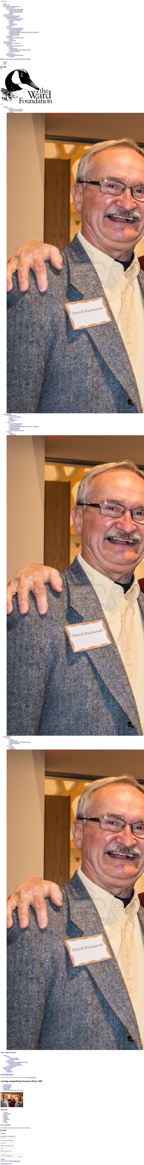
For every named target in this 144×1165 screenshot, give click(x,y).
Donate (11, 47)
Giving (8, 44)
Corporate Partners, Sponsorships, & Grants (20, 49)
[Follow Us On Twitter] (4, 67)
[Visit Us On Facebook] (1, 67)
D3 (10, 1163)
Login (5, 63)
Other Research (13, 24)
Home (5, 3)
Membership (13, 748)
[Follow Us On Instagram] (2, 67)
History (11, 13)
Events (8, 26)
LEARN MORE (32, 1077)
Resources (12, 25)
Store (11, 52)
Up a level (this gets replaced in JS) (12, 6)
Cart (5, 64)
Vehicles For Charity (14, 1059)
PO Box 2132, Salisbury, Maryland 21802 (12, 59)
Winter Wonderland (14, 35)
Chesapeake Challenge (15, 30)
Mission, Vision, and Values (16, 10)
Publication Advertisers (15, 1063)
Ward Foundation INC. (15, 1161)
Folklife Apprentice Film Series (17, 430)
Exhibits (12, 21)
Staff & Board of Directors (16, 12)
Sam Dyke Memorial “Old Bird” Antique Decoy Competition (24, 32)
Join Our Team (10, 53)
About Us (6, 5)
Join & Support (7, 41)
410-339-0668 (27, 59)
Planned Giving (13, 48)
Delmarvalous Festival (15, 33)
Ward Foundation (8, 1084)
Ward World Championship (16, 29)
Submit (2, 1159)
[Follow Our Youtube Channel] (5, 67)
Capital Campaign (14, 1058)
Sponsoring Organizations (16, 1064)
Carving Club (13, 40)
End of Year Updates (14, 51)
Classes (11, 39)
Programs (9, 36)
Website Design (4, 1163)
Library (11, 22)
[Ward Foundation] (26, 102)
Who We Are (10, 7)
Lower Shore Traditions (15, 20)
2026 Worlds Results (7, 1074)
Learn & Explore (8, 14)
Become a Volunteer (8, 1067)
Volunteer (12, 56)
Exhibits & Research (11, 17)
